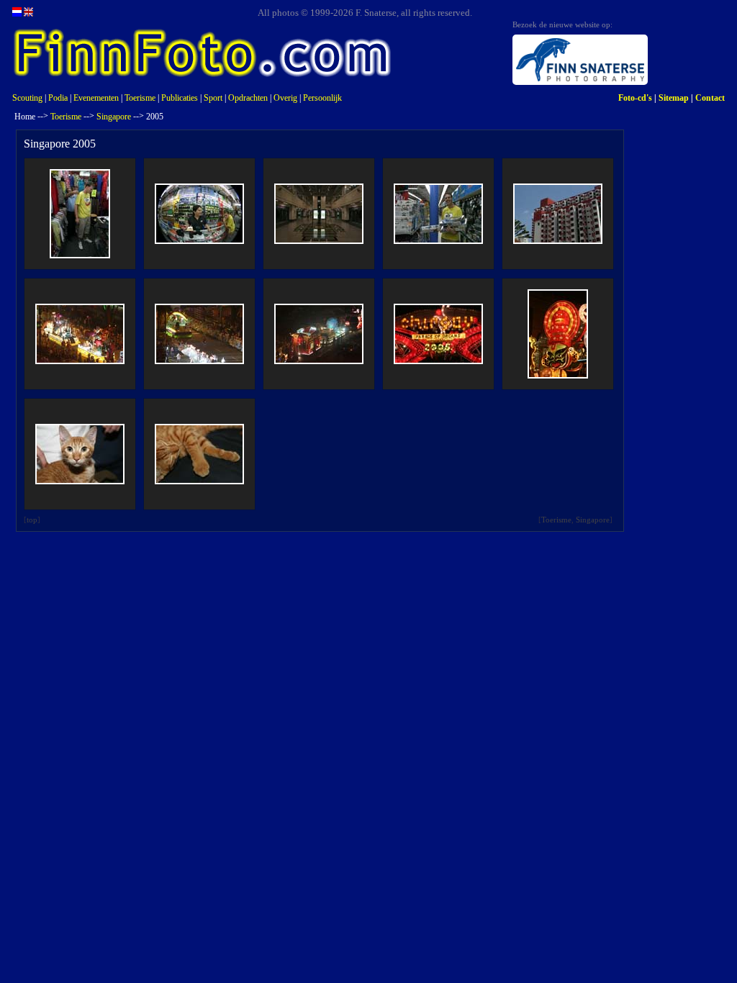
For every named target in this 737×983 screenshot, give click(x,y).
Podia (58, 98)
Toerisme (140, 98)
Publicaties (179, 98)
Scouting (27, 98)
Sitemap (674, 98)
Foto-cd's (635, 98)
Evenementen (96, 98)
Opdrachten (248, 98)
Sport (213, 98)
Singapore (113, 117)
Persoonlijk (322, 98)
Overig (285, 98)
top (32, 520)
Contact (710, 98)
